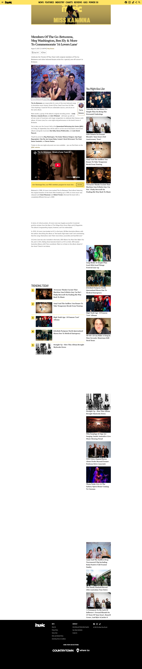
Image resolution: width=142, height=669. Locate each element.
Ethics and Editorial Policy (57, 636)
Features (49, 2)
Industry (59, 2)
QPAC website (35, 147)
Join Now (79, 184)
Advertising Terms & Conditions (59, 638)
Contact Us (74, 633)
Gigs (85, 2)
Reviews (78, 2)
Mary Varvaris (50, 48)
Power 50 (93, 2)
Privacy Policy (55, 630)
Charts (69, 2)
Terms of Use (54, 633)
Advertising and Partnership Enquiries (80, 627)
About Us (54, 627)
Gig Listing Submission (77, 630)
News (41, 2)
